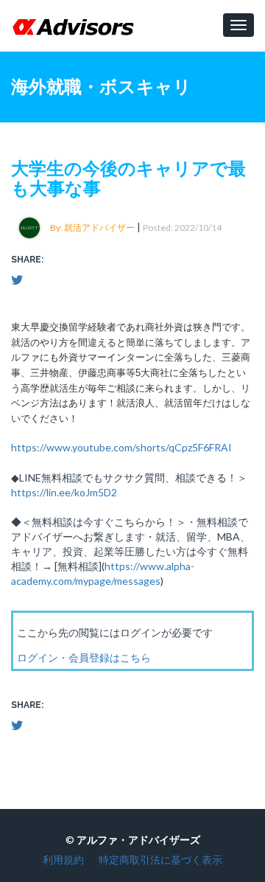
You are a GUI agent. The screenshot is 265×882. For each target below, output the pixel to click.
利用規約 (63, 859)
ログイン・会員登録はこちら (84, 657)
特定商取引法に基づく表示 (160, 859)
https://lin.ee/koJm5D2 (64, 492)
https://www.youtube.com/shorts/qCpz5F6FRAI (121, 447)
